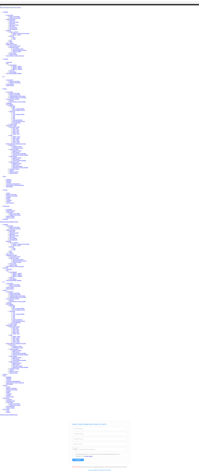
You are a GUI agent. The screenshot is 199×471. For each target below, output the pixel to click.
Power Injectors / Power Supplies (17, 101)
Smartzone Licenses (14, 162)
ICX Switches (9, 104)
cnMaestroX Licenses (11, 44)
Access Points (9, 15)
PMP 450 (11, 36)
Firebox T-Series (10, 217)
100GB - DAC (16, 134)
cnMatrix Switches (10, 19)
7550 (13, 117)
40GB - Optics (16, 138)
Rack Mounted (13, 65)
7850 (13, 118)
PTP (10, 40)
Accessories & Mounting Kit (13, 183)
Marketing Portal (13, 221)
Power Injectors (10, 85)
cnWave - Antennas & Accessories (20, 33)
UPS (7, 63)
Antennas (8, 182)
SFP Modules (9, 186)
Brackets (11, 100)
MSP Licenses (15, 152)
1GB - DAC (15, 128)
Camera (8, 193)
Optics (11, 135)
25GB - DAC (15, 131)
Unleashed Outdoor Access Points (17, 97)
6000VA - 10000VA (17, 69)
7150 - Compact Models (18, 114)
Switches (8, 197)
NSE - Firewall (10, 43)
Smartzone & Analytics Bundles (20, 155)
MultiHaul (8, 179)
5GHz (13, 39)
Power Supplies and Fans (18, 110)
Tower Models (12, 72)
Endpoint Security (10, 210)
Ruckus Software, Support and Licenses (16, 143)
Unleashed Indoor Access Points (17, 96)
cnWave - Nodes (16, 34)
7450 (13, 115)
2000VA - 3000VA (17, 67)
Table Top (11, 70)
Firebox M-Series (10, 216)
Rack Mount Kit (13, 29)
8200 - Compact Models (18, 108)
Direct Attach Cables (14, 127)
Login (7, 410)
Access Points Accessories (12, 99)
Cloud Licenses (10, 84)
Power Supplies (13, 27)
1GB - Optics (15, 139)
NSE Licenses (12, 53)
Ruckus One (12, 145)
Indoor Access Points (14, 16)
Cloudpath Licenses (14, 169)
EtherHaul (8, 181)
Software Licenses (13, 171)
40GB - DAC (15, 132)
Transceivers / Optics (11, 125)
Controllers (9, 103)
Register (8, 412)
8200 (13, 107)
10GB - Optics (16, 141)
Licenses (11, 170)
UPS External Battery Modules (13, 73)
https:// (76, 449)
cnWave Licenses (16, 51)
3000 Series (12, 26)
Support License (13, 173)
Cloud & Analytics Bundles (19, 153)
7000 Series (12, 111)
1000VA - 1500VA (17, 66)
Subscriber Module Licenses (19, 50)
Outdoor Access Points (15, 18)
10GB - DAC (15, 129)
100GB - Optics (16, 136)
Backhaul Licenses (14, 47)
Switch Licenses (13, 54)
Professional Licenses (17, 148)
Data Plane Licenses (17, 166)
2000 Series (12, 23)
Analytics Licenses (14, 149)
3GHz (13, 37)
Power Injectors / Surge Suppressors (15, 55)
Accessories (9, 62)
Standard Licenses (16, 150)
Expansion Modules (17, 120)
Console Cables (13, 124)
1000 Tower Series (14, 22)
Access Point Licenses (14, 46)
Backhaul (8, 30)
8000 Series (12, 106)
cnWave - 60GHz (13, 32)
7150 (13, 113)
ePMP (10, 41)
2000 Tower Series (14, 25)
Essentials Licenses (17, 146)
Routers (8, 198)
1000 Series (12, 20)
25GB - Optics (16, 142)
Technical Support (4, 221)
